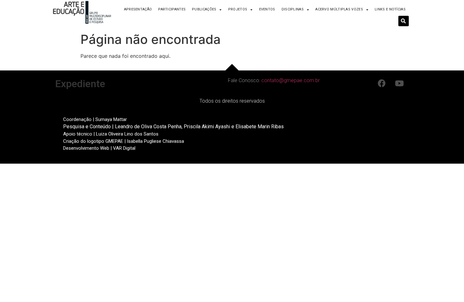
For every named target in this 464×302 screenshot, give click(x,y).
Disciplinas (293, 9)
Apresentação (138, 9)
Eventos (267, 9)
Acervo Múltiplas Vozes (339, 9)
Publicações (204, 9)
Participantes (172, 9)
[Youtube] (399, 83)
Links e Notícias (390, 9)
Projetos (237, 9)
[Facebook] (382, 83)
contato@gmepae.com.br (290, 80)
